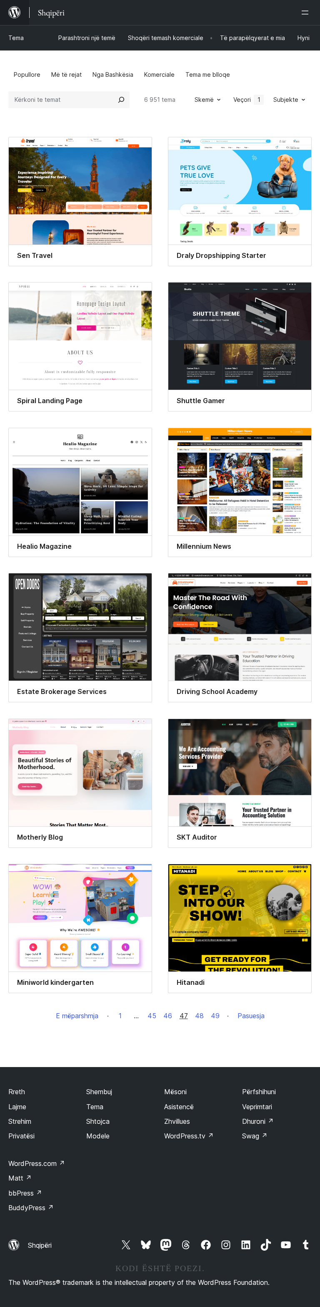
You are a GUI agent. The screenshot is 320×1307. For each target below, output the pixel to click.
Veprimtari (257, 1107)
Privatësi (21, 1136)
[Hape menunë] (306, 12)
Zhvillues (177, 1121)
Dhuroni (258, 1121)
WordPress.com (36, 1163)
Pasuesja (251, 1016)
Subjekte (285, 99)
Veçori (246, 99)
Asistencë (179, 1107)
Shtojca (98, 1121)
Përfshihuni (259, 1091)
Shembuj (99, 1091)
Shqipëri (40, 1245)
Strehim (19, 1121)
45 (152, 1016)
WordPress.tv (189, 1136)
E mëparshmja (77, 1016)
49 (215, 1016)
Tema (16, 37)
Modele (98, 1136)
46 (167, 1016)
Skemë (204, 99)
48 (199, 1016)
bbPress (25, 1193)
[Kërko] (121, 99)
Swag (255, 1136)
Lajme (17, 1107)
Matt (20, 1178)
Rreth (16, 1091)
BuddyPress (31, 1208)
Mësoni (175, 1091)
